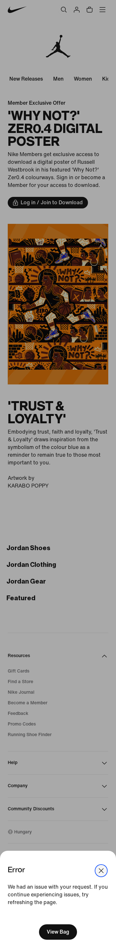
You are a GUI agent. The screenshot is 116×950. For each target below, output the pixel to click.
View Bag (58, 932)
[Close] (101, 870)
